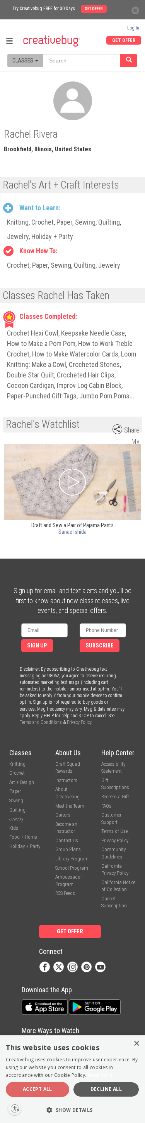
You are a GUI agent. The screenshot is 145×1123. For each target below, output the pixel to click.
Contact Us (66, 840)
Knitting (18, 222)
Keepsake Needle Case (93, 333)
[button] (72, 1109)
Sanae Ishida (72, 532)
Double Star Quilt (30, 375)
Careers (62, 815)
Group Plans (68, 849)
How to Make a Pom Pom (41, 343)
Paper (64, 222)
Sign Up (37, 645)
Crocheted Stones (94, 364)
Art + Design (21, 782)
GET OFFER (123, 40)
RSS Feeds (65, 893)
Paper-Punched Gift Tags (42, 396)
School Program (71, 868)
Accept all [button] (37, 1089)
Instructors (66, 780)
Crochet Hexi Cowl (32, 333)
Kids (13, 828)
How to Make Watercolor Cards (75, 354)
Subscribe (99, 645)
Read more (100, 1075)
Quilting (109, 222)
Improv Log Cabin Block (89, 385)
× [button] (136, 1044)
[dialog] (72, 1079)
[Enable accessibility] (15, 1108)
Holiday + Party (52, 236)
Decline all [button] (106, 1089)
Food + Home (23, 837)
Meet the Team (69, 806)
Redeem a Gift (115, 796)
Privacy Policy (79, 722)
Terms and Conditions (41, 722)
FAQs (106, 806)
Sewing (85, 222)
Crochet (42, 222)
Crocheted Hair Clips (85, 375)
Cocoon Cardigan (30, 385)
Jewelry (18, 236)
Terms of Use (114, 831)
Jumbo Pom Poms (104, 396)
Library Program (72, 859)
